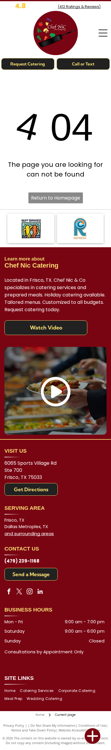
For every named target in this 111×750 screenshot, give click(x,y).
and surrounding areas (29, 533)
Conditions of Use (92, 725)
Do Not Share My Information (53, 725)
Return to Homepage (55, 197)
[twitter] (19, 592)
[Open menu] (103, 33)
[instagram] (29, 592)
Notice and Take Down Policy (33, 730)
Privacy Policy (13, 725)
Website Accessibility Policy (79, 730)
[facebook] (8, 592)
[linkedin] (40, 592)
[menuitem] (12, 691)
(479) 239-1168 (21, 561)
